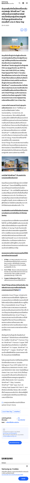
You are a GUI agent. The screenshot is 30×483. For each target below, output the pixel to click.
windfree (17, 411)
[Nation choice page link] (23, 3)
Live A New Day (7, 411)
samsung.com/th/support (10, 433)
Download (21, 29)
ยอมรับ (23, 479)
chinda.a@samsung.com (9, 436)
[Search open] (19, 3)
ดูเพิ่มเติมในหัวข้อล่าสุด (14, 442)
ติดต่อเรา (4, 463)
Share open (25, 29)
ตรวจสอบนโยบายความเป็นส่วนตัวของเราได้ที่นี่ (12, 474)
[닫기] (27, 466)
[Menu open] (26, 3)
